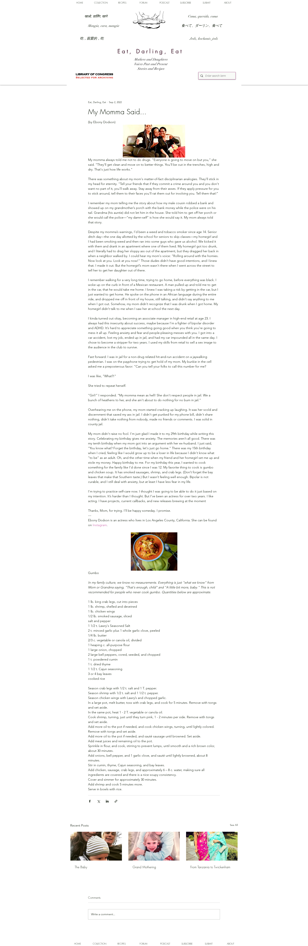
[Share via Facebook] (89, 801)
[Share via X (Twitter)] (98, 801)
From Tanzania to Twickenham (210, 867)
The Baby (81, 867)
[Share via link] (116, 801)
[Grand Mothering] (154, 846)
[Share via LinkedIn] (107, 801)
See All (234, 825)
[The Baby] (96, 846)
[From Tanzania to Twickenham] (212, 846)
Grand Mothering (144, 867)
